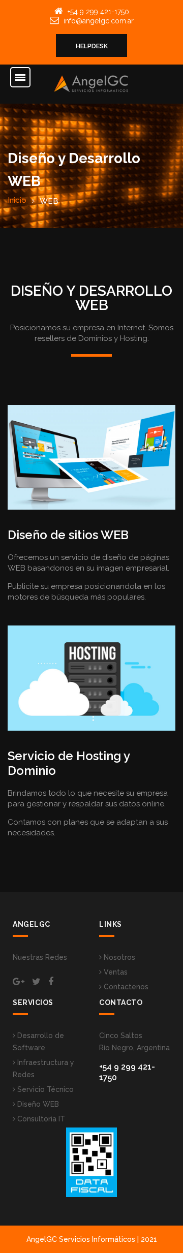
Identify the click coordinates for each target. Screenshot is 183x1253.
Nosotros (118, 957)
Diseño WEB (37, 1104)
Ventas (115, 972)
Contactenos (125, 987)
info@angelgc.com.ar (99, 21)
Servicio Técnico (44, 1089)
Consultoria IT (40, 1119)
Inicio (17, 200)
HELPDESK (92, 46)
